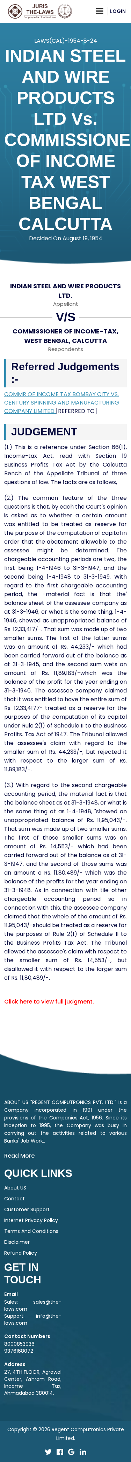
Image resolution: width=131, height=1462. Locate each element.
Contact (14, 1198)
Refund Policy (20, 1253)
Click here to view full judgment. (49, 1002)
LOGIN (118, 11)
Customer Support (27, 1209)
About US (15, 1188)
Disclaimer (17, 1242)
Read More (19, 1156)
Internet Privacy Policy (31, 1220)
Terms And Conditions (31, 1231)
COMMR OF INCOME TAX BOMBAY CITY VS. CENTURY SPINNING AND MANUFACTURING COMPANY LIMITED (61, 402)
